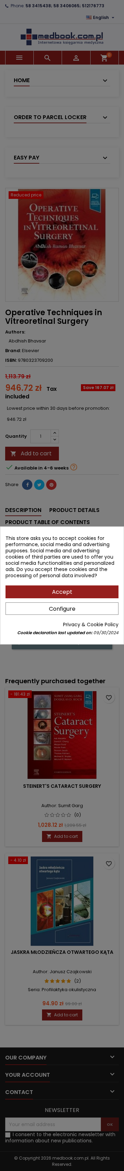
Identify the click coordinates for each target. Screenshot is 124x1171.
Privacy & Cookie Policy (90, 624)
